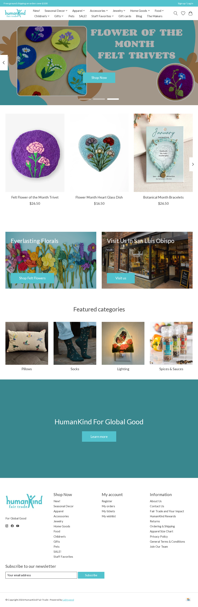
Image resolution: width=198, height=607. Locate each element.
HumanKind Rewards (163, 516)
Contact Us (157, 506)
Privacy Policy (159, 536)
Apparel (58, 511)
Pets (71, 16)
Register (107, 501)
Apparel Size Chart (161, 531)
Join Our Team (159, 546)
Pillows (26, 369)
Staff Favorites (63, 556)
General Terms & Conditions (167, 541)
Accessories (61, 516)
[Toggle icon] (175, 13)
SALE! (83, 16)
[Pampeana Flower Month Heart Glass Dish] (99, 153)
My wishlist (109, 516)
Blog (139, 16)
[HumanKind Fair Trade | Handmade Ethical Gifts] (15, 13)
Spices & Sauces (171, 369)
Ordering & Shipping (162, 526)
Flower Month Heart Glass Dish (99, 197)
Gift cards (125, 16)
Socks (75, 369)
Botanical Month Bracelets (163, 197)
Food (57, 531)
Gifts (57, 541)
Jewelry (58, 521)
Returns (155, 521)
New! (36, 10)
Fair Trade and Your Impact (167, 511)
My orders (108, 506)
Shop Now (99, 78)
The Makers (154, 16)
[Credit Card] (188, 600)
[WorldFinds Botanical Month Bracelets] (163, 153)
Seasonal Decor (64, 506)
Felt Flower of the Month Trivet (34, 197)
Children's (60, 536)
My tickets (108, 511)
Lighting (123, 369)
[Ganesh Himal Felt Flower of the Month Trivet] (34, 153)
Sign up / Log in (185, 3)
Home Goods (62, 526)
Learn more (99, 437)
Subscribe (91, 575)
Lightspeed (68, 599)
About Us (156, 501)
